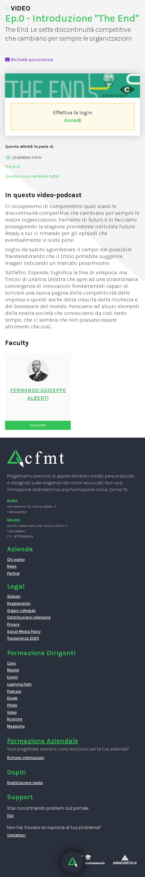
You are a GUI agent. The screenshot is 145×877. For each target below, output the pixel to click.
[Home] (35, 458)
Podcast (14, 691)
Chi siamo (16, 559)
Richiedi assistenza (31, 60)
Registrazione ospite (25, 783)
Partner (13, 573)
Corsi (11, 663)
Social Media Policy (23, 631)
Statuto (13, 596)
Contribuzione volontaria (29, 617)
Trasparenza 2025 (23, 638)
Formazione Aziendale (42, 741)
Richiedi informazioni (25, 758)
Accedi (72, 120)
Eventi (12, 677)
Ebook (12, 698)
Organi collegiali (21, 610)
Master (13, 670)
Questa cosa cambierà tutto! (32, 176)
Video (12, 712)
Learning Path (19, 684)
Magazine (16, 726)
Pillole (12, 705)
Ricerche (14, 719)
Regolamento (18, 603)
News (12, 566)
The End (12, 166)
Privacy (13, 624)
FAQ (10, 816)
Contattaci (16, 835)
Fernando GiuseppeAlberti (38, 394)
